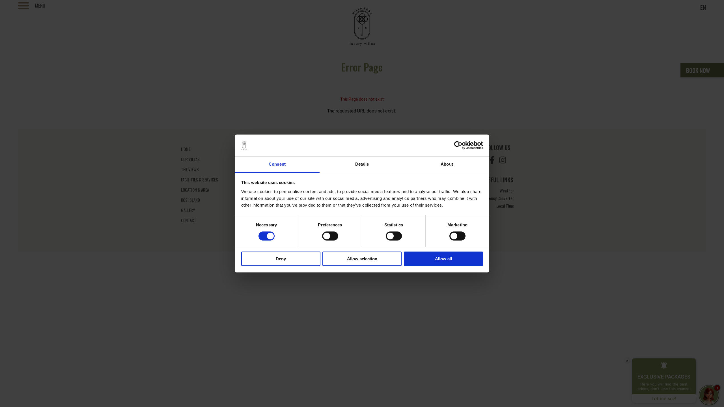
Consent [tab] (277, 164)
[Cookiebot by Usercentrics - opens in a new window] (458, 145)
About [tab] (447, 164)
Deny (281, 258)
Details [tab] (362, 164)
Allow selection (362, 258)
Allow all (443, 258)
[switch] (330, 236)
